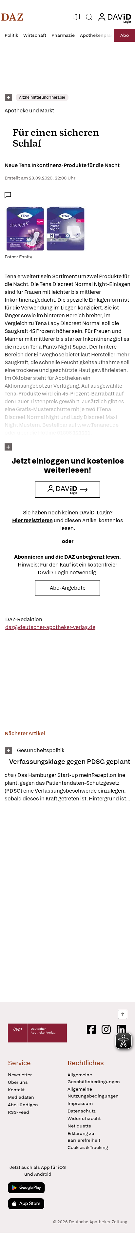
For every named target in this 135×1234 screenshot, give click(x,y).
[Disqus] (67, 902)
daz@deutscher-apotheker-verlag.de (50, 627)
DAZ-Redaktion (23, 619)
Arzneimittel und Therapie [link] (42, 97)
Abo (124, 35)
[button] (12, 16)
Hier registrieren (32, 520)
